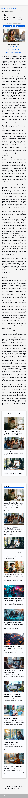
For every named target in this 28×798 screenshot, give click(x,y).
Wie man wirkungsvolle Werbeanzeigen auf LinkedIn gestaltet (13, 472)
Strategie (7, 786)
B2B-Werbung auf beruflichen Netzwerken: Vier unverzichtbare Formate (13, 672)
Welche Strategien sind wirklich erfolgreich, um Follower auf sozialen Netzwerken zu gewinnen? (13, 433)
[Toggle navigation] (3, 2)
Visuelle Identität (10, 788)
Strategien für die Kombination (13, 49)
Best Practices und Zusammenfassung (13, 52)
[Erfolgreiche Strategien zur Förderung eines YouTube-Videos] (14, 686)
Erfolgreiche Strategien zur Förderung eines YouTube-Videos (12, 696)
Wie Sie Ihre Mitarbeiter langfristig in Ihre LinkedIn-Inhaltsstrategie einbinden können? (14, 453)
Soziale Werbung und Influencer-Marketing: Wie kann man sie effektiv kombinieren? (14, 720)
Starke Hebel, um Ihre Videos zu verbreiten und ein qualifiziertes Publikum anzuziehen (14, 601)
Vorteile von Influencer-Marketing (13, 48)
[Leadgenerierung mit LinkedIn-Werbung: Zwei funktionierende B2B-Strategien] (14, 614)
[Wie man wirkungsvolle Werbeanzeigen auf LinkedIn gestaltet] (14, 464)
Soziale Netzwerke (11, 8)
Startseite (3, 8)
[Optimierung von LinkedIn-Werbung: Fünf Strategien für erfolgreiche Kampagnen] (14, 638)
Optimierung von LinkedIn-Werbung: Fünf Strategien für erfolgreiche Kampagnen (13, 648)
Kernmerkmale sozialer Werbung (13, 46)
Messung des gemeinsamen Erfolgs (13, 51)
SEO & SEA (19, 788)
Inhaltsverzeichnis (14, 44)
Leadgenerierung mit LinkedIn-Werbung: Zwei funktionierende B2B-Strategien (14, 624)
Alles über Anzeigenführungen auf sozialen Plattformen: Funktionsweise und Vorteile (13, 768)
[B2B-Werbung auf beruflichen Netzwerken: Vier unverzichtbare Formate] (14, 662)
